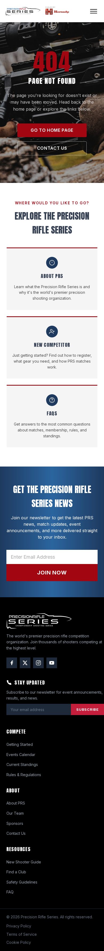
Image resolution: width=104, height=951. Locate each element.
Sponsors (14, 823)
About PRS (15, 803)
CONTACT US (52, 148)
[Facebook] (11, 662)
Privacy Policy (18, 926)
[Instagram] (38, 662)
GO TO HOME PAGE (52, 130)
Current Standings (22, 764)
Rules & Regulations (23, 774)
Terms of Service (21, 934)
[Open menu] (94, 11)
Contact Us (16, 833)
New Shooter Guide (23, 862)
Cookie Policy (18, 942)
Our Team (15, 813)
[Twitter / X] (25, 662)
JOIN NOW (52, 572)
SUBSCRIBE (87, 709)
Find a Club (16, 872)
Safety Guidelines (21, 882)
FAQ (10, 892)
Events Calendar (20, 754)
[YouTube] (51, 662)
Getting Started (19, 744)
